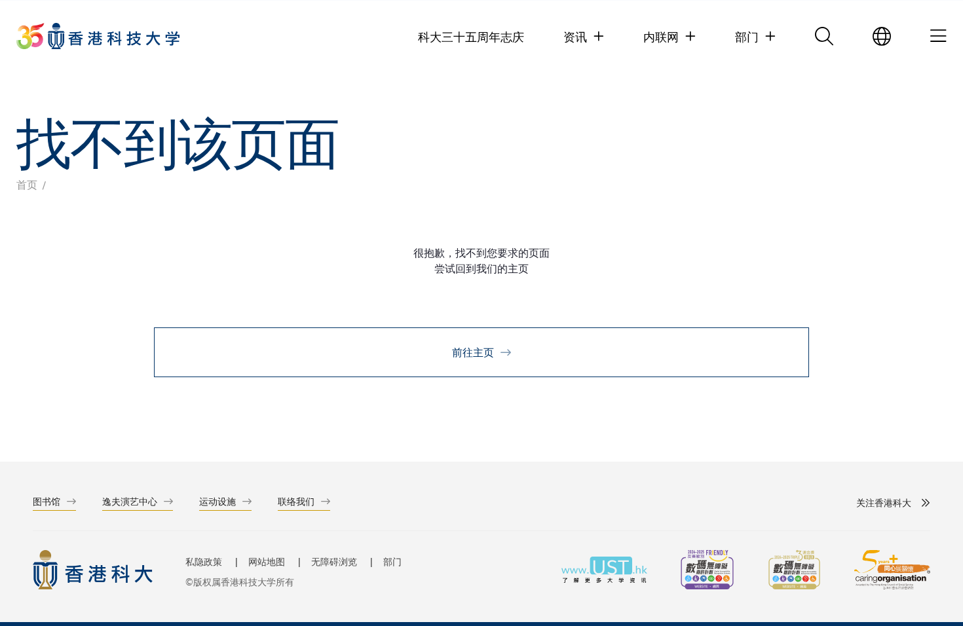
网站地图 (266, 561)
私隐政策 (203, 561)
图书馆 (46, 501)
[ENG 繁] (882, 36)
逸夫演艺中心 (129, 501)
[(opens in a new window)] (707, 571)
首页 (26, 184)
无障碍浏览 (334, 561)
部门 (392, 561)
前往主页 (473, 352)
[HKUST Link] (97, 36)
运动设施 (217, 501)
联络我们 (296, 501)
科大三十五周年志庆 (471, 36)
